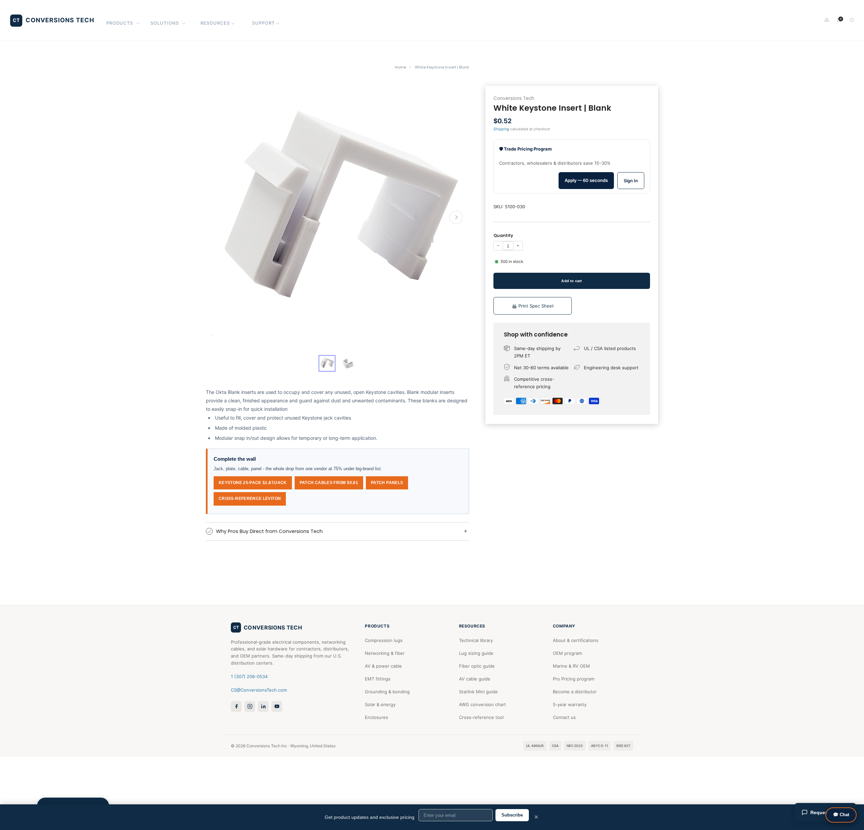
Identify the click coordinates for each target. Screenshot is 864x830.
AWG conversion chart (482, 704)
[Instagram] (249, 706)
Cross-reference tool (481, 717)
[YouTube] (276, 706)
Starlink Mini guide (478, 691)
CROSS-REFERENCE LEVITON (250, 498)
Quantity (503, 235)
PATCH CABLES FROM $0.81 (329, 482)
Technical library (476, 640)
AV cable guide (474, 678)
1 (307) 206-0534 (249, 676)
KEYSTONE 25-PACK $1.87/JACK (253, 482)
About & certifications (575, 640)
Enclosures (376, 717)
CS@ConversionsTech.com (259, 690)
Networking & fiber (385, 653)
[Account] (827, 20)
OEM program (567, 653)
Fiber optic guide (477, 666)
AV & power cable (383, 666)
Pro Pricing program (573, 678)
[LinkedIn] (263, 706)
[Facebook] (236, 706)
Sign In (631, 180)
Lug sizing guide (476, 653)
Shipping (501, 128)
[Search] (851, 20)
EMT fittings (377, 678)
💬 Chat (841, 814)
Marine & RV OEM (571, 666)
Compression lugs (384, 640)
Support (263, 23)
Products (119, 23)
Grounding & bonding (387, 691)
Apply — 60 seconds (586, 180)
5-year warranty (570, 704)
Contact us (564, 717)
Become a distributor (575, 691)
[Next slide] (456, 217)
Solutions (165, 23)
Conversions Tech (513, 98)
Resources (215, 23)
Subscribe (512, 815)
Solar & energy (380, 704)
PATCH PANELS (387, 482)
